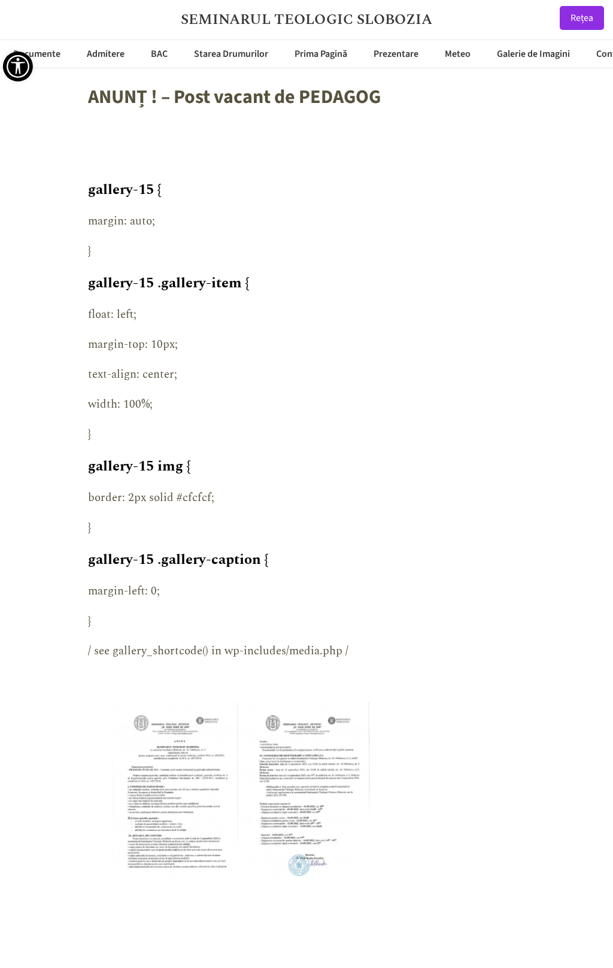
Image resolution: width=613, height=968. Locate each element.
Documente (36, 53)
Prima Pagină (321, 53)
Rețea (581, 18)
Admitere (106, 53)
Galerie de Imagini (533, 53)
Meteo (458, 53)
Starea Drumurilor (231, 53)
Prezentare (396, 53)
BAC (159, 53)
